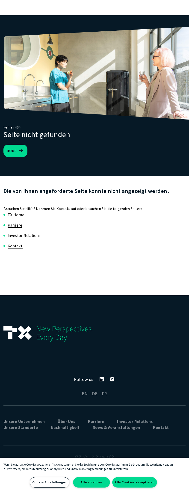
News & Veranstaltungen (116, 427)
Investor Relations (24, 235)
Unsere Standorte (20, 427)
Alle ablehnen (91, 482)
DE (95, 393)
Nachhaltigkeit (65, 427)
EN (85, 393)
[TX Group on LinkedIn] (101, 379)
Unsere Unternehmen (24, 421)
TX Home (16, 214)
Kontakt (15, 245)
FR (104, 393)
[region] (94, 476)
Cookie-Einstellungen (49, 482)
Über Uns (66, 421)
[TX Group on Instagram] (112, 379)
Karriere (15, 225)
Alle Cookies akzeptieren (134, 482)
